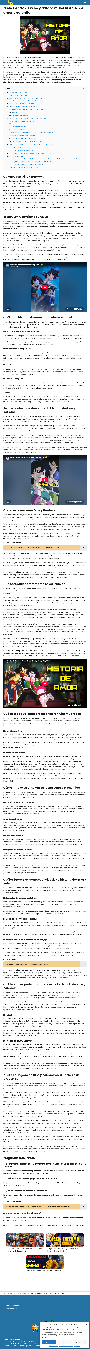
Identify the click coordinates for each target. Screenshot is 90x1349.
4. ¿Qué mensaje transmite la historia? (25, 167)
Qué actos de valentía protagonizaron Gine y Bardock (27, 109)
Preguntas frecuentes (16, 156)
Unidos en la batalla (19, 127)
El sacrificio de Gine (18, 112)
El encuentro (16, 147)
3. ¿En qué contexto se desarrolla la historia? (27, 165)
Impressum (77, 1346)
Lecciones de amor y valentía (23, 150)
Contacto (8, 1313)
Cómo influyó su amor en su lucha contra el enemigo (27, 118)
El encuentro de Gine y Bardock (19, 95)
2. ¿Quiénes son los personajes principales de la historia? (31, 162)
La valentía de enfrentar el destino (24, 138)
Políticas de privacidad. (12, 1306)
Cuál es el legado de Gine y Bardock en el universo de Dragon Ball (31, 153)
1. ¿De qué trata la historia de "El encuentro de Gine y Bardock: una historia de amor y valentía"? (44, 159)
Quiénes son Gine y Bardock (18, 93)
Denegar (64, 1342)
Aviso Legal (8, 1303)
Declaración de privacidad (66, 1346)
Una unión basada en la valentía (23, 121)
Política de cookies (53, 1346)
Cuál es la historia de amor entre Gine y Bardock (25, 98)
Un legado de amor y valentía (22, 129)
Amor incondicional (18, 124)
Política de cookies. (11, 1308)
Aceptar (49, 1342)
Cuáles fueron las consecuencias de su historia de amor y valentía (32, 133)
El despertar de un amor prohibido (23, 136)
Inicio (6, 1301)
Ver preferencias (80, 1342)
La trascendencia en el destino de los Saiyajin (27, 141)
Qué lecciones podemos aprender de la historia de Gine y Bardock (32, 144)
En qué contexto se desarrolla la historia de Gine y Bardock (29, 101)
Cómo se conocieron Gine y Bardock (21, 104)
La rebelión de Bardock (20, 115)
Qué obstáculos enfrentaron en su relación (24, 107)
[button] (86, 1324)
